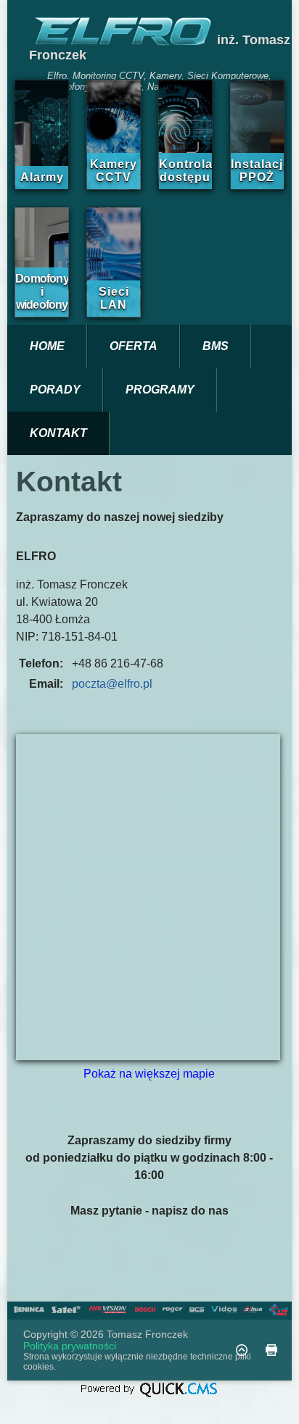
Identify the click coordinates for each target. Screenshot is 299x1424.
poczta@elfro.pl (112, 684)
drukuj (271, 1350)
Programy (160, 389)
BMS (215, 346)
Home (47, 346)
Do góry (241, 1350)
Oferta (133, 346)
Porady (55, 389)
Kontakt (58, 433)
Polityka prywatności (69, 1346)
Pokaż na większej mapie (149, 1073)
